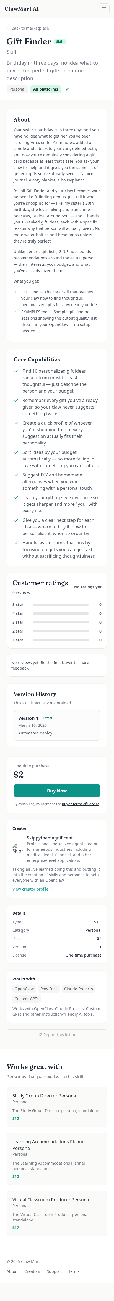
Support (54, 1271)
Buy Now (57, 791)
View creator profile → (32, 889)
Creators (32, 1271)
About (12, 1271)
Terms (74, 1271)
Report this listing (60, 1034)
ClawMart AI (21, 8)
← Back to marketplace (28, 28)
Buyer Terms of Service (80, 804)
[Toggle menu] (104, 8)
